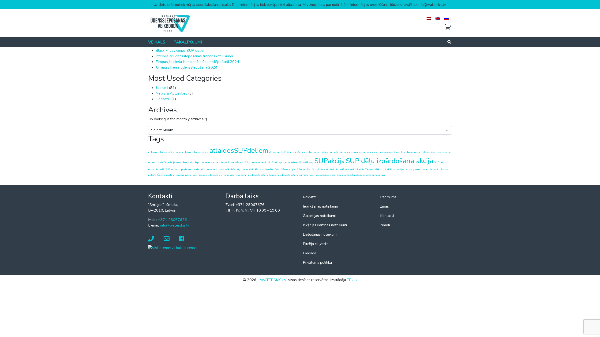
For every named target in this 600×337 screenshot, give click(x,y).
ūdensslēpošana (239, 175)
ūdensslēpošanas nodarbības (326, 175)
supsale (182, 169)
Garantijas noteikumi (319, 215)
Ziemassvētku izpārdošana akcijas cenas (388, 169)
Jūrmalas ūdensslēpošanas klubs (381, 152)
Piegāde (309, 253)
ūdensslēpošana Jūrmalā (294, 175)
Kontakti (387, 215)
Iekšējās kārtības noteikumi (325, 225)
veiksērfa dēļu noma (236, 169)
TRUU (352, 279)
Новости (163, 99)
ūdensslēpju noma (218, 175)
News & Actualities (171, 93)
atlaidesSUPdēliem (238, 150)
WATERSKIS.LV (273, 279)
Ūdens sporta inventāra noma (174, 175)
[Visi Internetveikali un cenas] (172, 247)
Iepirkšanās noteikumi (320, 206)
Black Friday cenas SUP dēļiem (181, 50)
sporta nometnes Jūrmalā (293, 162)
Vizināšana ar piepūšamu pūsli (293, 169)
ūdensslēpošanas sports (357, 175)
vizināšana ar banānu (261, 169)
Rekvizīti (309, 197)
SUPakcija (329, 160)
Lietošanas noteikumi (320, 234)
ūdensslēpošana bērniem (264, 175)
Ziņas (384, 206)
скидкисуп (378, 175)
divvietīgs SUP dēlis (280, 152)
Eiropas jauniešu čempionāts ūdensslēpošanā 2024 (197, 61)
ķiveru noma (420, 169)
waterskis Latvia (354, 169)
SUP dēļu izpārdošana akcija (389, 160)
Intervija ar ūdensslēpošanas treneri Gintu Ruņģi (194, 56)
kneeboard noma (410, 152)
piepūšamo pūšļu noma (243, 162)
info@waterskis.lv (174, 225)
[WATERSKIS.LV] (170, 23)
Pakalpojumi (187, 42)
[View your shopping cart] (448, 27)
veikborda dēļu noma (200, 169)
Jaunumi (162, 87)
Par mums (388, 197)
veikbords (218, 169)
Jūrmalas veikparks (350, 152)
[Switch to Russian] (446, 18)
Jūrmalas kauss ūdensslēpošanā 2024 (187, 67)
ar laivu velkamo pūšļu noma (164, 152)
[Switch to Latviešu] (428, 18)
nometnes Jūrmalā (218, 162)
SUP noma (171, 169)
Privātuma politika (317, 262)
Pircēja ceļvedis (315, 243)
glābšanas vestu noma (306, 152)
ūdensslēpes (199, 175)
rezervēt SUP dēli (268, 162)
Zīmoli (385, 225)
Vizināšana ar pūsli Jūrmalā (328, 169)
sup (311, 162)
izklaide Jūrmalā (329, 152)
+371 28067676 (172, 219)
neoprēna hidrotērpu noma (191, 162)
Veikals (156, 42)
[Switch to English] (437, 18)
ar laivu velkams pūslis (195, 152)
